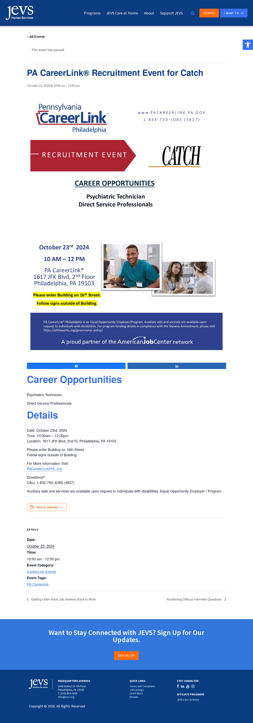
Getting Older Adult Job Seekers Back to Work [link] (63, 599)
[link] (248, 45)
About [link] (149, 12)
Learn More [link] (136, 693)
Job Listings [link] (137, 690)
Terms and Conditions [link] (142, 686)
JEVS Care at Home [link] (122, 12)
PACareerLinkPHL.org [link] (44, 468)
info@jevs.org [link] (66, 697)
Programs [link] (92, 12)
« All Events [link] (36, 36)
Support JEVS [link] (171, 12)
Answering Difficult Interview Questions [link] (194, 599)
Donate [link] (209, 13)
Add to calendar (47, 507)
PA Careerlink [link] (38, 584)
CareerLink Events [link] (41, 571)
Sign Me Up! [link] (126, 656)
